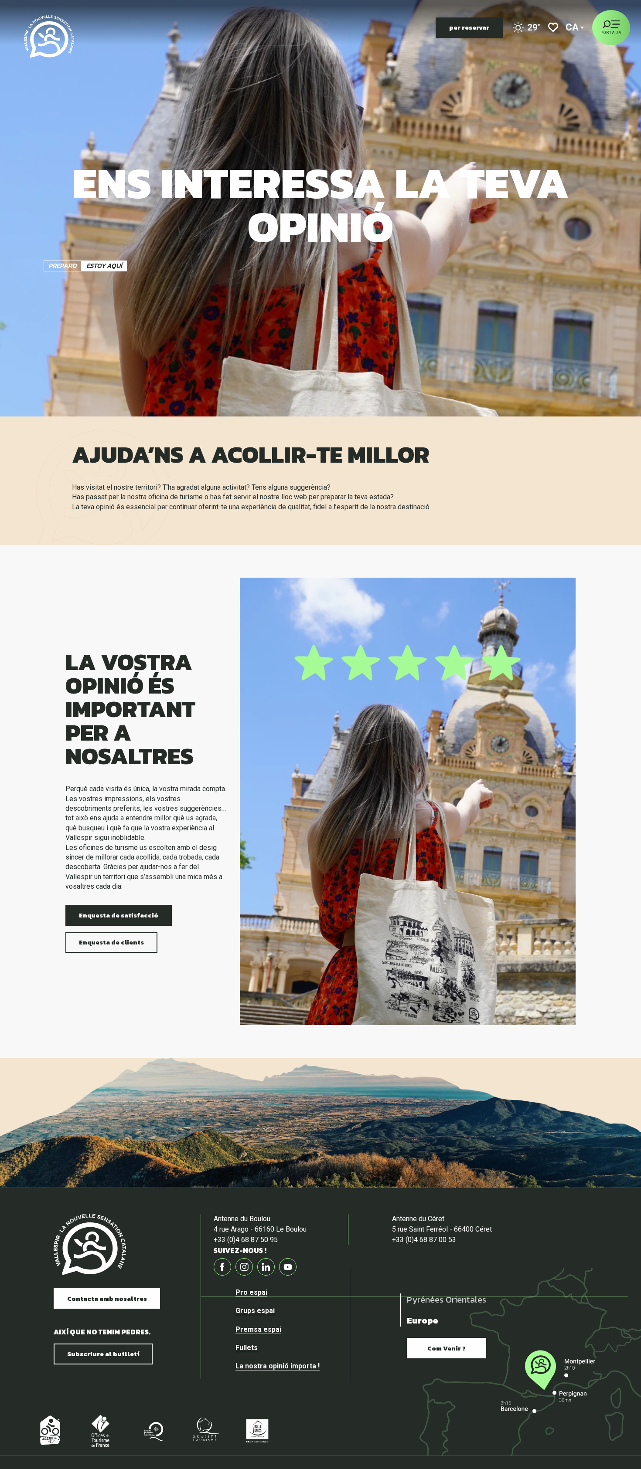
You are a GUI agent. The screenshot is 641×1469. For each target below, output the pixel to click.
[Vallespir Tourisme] (49, 36)
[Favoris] (553, 28)
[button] (572, 28)
